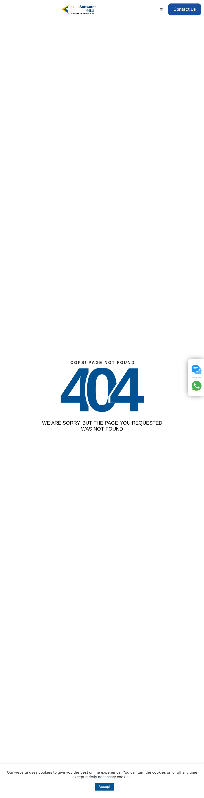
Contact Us (184, 9)
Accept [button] (104, 786)
